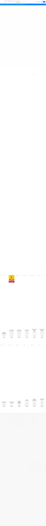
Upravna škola (19, 404)
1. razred (11, 404)
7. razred (4, 336)
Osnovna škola (4, 335)
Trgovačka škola (4, 404)
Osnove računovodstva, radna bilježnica (34, 400)
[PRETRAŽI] (44, 269)
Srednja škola (4, 405)
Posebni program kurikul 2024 (12, 333)
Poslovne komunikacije (42, 404)
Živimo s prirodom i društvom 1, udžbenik (34, 330)
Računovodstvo (27, 404)
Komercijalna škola (27, 405)
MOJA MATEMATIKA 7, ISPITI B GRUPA (4, 333)
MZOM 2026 (26, 402)
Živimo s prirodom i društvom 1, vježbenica (42, 330)
